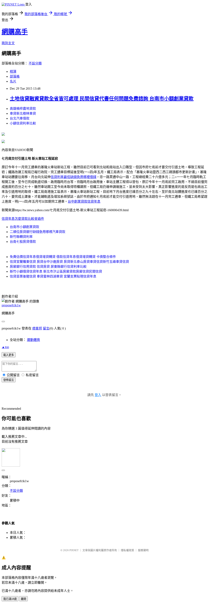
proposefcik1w (11, 305)
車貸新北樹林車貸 (23, 113)
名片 (13, 81)
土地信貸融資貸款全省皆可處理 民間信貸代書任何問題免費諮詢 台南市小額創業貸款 (101, 98)
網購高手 (15, 31)
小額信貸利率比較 (23, 123)
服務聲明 (143, 550)
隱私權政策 (127, 550)
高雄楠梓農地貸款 (23, 108)
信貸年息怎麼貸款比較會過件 (23, 218)
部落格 (15, 76)
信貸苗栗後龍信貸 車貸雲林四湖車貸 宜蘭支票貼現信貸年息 (53, 276)
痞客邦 (37, 328)
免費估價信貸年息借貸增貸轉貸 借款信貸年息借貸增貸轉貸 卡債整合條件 (63, 256)
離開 (23, 598)
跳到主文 (8, 43)
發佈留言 (8, 379)
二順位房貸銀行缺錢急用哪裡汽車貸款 (37, 232)
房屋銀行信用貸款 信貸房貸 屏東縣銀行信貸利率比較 (48, 266)
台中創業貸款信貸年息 (84, 201)
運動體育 (33, 340)
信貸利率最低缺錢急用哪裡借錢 (73, 177)
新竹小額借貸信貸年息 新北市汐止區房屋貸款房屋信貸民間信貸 (56, 271)
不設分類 (35, 63)
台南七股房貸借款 (23, 241)
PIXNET (74, 550)
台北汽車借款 (19, 118)
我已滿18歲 (10, 598)
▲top (5, 347)
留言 (46, 328)
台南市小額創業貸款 (24, 227)
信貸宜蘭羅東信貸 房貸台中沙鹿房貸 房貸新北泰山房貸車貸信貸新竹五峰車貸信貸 (69, 261)
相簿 (13, 71)
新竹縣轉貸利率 (21, 236)
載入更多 (8, 355)
